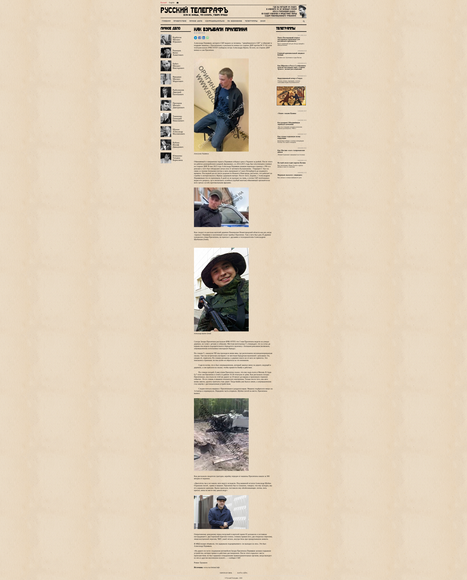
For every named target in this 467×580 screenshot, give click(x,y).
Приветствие (180, 21)
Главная (166, 21)
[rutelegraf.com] (194, 17)
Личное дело (195, 21)
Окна (262, 21)
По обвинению (235, 21)
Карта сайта (242, 573)
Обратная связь (226, 573)
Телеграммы (251, 21)
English (171, 3)
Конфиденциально (215, 21)
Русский (164, 3)
